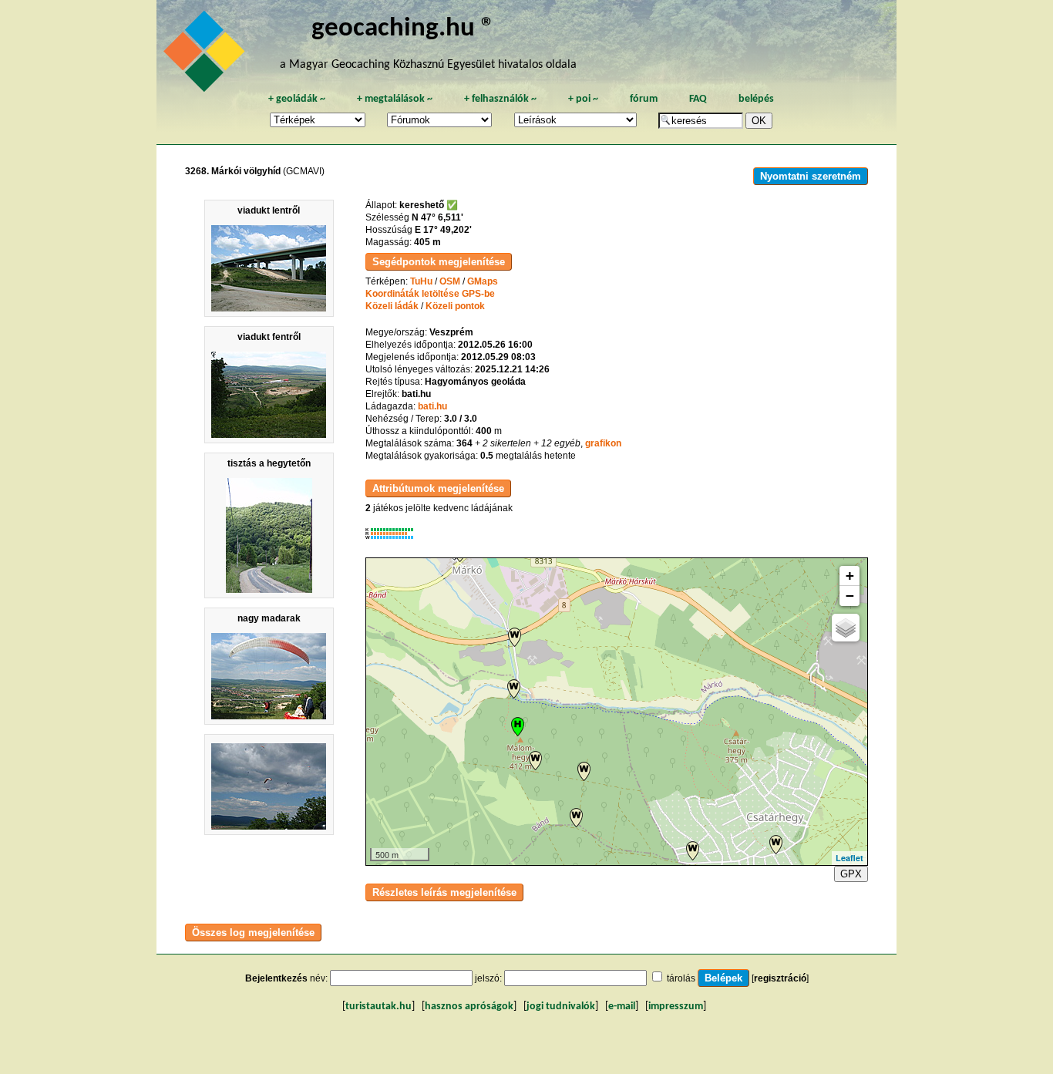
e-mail (621, 1007)
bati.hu (432, 406)
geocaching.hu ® (403, 28)
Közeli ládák (392, 306)
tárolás (681, 978)
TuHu (421, 281)
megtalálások (395, 99)
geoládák (297, 99)
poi (583, 99)
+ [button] (850, 575)
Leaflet (849, 858)
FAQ (698, 99)
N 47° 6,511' (437, 217)
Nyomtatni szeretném (810, 176)
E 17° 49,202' (443, 229)
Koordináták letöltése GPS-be (430, 293)
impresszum (675, 1007)
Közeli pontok (455, 306)
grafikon (603, 443)
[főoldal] (206, 55)
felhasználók (500, 99)
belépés (756, 99)
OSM (449, 281)
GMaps (482, 281)
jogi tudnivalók (560, 1007)
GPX (851, 874)
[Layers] (846, 627)
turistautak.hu (378, 1007)
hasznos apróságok (469, 1007)
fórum (644, 99)
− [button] (850, 596)
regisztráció (780, 978)
